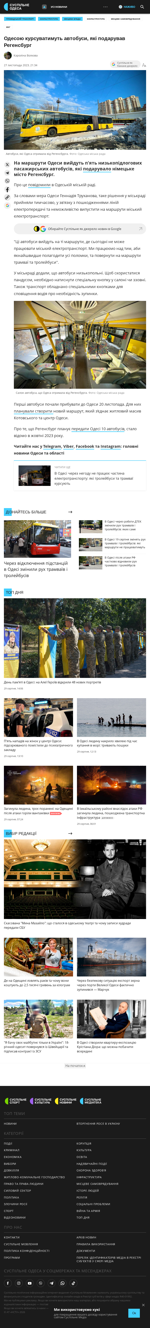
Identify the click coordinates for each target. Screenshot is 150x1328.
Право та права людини (24, 1184)
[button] (7, 164)
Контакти (12, 1237)
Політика (11, 1197)
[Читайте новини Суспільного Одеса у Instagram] (19, 1283)
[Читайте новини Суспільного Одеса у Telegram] (51, 1283)
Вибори (10, 1164)
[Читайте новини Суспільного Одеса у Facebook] (8, 1283)
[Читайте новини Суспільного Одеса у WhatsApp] (62, 1283)
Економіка (12, 1157)
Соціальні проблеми (93, 1204)
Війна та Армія (88, 1211)
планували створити (33, 411)
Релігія (82, 1197)
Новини (10, 1123)
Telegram (52, 446)
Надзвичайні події (92, 1164)
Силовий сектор (17, 1190)
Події (8, 1143)
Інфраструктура (96, 19)
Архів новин (86, 1237)
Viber (68, 446)
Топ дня (83, 1217)
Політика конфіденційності (27, 1251)
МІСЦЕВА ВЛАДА (72, 19)
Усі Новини (59, 7)
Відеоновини (15, 1217)
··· (105, 6)
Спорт (9, 1211)
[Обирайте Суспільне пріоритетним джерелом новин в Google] (7, 205)
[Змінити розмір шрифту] (144, 65)
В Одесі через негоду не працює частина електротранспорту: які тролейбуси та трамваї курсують (93, 478)
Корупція (84, 1143)
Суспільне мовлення (21, 1244)
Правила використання (96, 1244)
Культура (84, 1150)
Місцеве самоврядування (125, 19)
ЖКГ (8, 27)
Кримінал (12, 1150)
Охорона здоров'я (91, 1170)
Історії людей (88, 1190)
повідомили (39, 184)
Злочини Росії (15, 1204)
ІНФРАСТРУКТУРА (49, 19)
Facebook (85, 446)
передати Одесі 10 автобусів (97, 428)
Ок (134, 1313)
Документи (86, 1251)
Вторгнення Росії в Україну (98, 1123)
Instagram (111, 446)
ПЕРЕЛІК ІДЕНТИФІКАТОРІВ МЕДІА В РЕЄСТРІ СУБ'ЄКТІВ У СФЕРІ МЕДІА (109, 1259)
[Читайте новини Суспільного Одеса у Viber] (41, 1283)
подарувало (97, 169)
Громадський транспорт (20, 19)
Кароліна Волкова (26, 55)
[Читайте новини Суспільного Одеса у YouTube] (30, 1283)
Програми (12, 1257)
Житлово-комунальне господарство (34, 1177)
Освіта (82, 1157)
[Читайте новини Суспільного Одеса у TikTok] (73, 1283)
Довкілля (11, 1170)
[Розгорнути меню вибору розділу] (44, 6)
